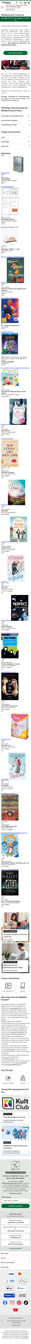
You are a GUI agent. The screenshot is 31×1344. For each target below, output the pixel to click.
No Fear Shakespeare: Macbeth (9, 633)
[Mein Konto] (20, 2)
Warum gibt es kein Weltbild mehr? (12, 116)
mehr (2, 155)
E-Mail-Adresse (6, 1197)
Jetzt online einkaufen (16, 53)
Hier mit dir (4, 504)
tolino (3, 137)
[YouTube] (15, 1310)
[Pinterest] (19, 1303)
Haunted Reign (5, 173)
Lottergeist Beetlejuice (7, 331)
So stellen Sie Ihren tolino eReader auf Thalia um (15, 19)
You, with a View (6, 739)
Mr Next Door (5, 424)
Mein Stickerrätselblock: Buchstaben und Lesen (14, 833)
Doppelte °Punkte (8, 1078)
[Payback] (9, 1295)
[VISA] (11, 1274)
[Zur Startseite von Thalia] (10, 2)
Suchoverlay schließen (15, 6)
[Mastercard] (20, 1274)
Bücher (23, 986)
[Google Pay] (23, 1281)
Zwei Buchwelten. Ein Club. (15, 1110)
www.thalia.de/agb (21, 1063)
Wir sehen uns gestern (7, 438)
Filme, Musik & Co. (8, 986)
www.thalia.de (14, 1008)
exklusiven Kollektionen (17, 1032)
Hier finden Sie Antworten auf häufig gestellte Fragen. (15, 44)
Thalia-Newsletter (9, 1049)
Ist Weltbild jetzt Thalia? (9, 125)
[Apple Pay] (9, 1288)
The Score (4, 581)
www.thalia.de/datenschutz (12, 1064)
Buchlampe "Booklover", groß (9, 227)
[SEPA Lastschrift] (10, 1281)
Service (3, 1258)
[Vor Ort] (17, 2)
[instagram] (12, 1303)
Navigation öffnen (2, 7)
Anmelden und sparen (15, 1206)
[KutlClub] (22, 1295)
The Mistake (4, 779)
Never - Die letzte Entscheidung (10, 869)
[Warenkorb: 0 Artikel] (28, 2)
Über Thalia (4, 1253)
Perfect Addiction (6, 620)
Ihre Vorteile (5, 1267)
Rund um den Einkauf (7, 1262)
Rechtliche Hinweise (15, 1193)
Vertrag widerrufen (15, 1248)
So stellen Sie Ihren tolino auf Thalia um (15, 927)
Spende (23, 1078)
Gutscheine (5, 146)
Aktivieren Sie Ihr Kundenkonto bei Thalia (15, 958)
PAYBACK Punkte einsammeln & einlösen (15, 1140)
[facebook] (5, 1303)
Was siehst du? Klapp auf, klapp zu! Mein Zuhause (15, 368)
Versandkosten (25, 1338)
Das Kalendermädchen (7, 186)
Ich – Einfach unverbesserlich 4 (9, 298)
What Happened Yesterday (8, 793)
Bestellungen (5, 142)
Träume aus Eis (5, 541)
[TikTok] (26, 1303)
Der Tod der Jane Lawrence (8, 672)
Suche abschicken (10, 9)
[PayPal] (21, 1288)
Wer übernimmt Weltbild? (9, 120)
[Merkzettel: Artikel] (24, 2)
